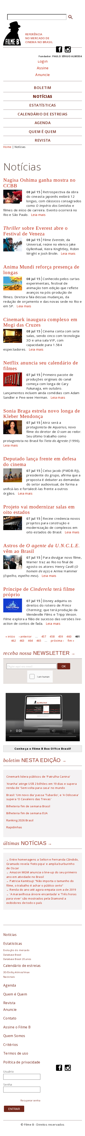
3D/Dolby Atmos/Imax (16, 972)
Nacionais (9, 976)
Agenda (43, 123)
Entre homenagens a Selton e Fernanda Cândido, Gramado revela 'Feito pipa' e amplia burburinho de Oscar (42, 864)
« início (10, 636)
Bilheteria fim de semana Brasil (28, 806)
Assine (42, 67)
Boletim (42, 88)
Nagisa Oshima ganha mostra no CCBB (39, 182)
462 (13, 640)
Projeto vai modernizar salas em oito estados (39, 509)
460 (68, 636)
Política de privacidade (21, 1062)
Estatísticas (42, 105)
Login (43, 61)
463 (22, 640)
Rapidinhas (14, 827)
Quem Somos (14, 1035)
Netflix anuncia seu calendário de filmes (40, 365)
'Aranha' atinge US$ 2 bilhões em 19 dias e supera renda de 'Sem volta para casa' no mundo (41, 786)
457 (43, 636)
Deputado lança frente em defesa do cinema (39, 461)
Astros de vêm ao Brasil (41, 548)
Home (7, 147)
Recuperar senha (30, 1100)
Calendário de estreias (22, 965)
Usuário (8, 1071)
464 (30, 640)
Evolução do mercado (16, 950)
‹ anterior (25, 636)
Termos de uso (15, 1053)
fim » (71, 640)
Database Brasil (12, 954)
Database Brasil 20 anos (17, 959)
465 (38, 640)
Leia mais (38, 214)
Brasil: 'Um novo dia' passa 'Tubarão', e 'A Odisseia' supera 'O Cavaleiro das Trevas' (42, 797)
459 (60, 636)
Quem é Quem (15, 994)
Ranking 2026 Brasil (19, 820)
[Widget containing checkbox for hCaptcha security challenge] (51, 676)
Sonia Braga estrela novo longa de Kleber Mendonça (41, 413)
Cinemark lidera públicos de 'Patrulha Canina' (38, 776)
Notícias (42, 96)
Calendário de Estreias (43, 114)
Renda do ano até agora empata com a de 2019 (43, 890)
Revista (43, 140)
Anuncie (42, 74)
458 (52, 636)
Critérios (10, 1044)
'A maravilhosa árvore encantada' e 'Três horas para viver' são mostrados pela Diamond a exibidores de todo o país (41, 898)
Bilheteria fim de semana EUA (27, 813)
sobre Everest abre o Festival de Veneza (35, 230)
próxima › (57, 640)
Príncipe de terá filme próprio (39, 591)
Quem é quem (42, 131)
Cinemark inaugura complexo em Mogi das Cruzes (40, 322)
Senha (7, 1084)
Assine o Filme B (17, 1027)
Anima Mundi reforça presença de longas (41, 269)
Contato (10, 1018)
